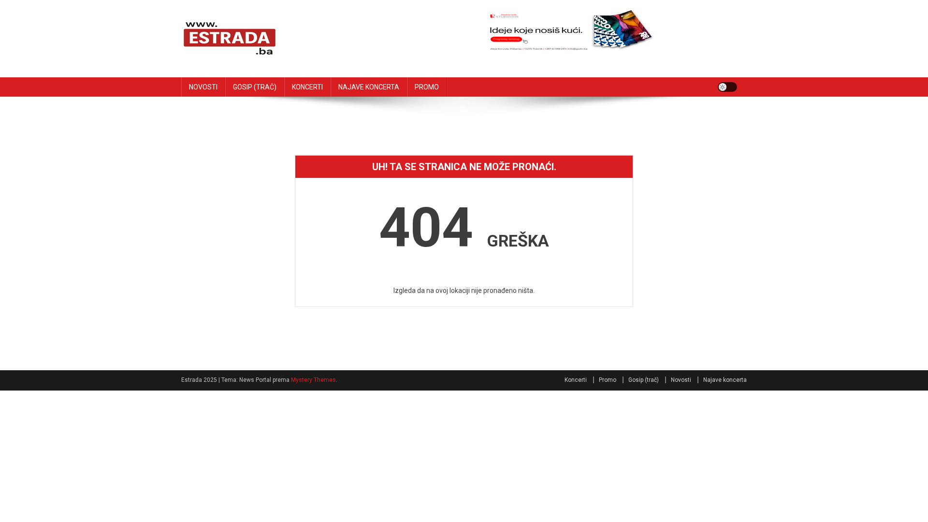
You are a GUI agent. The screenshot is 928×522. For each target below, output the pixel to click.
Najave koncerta (725, 380)
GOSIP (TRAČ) (254, 87)
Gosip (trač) (643, 380)
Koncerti (576, 380)
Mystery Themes (313, 380)
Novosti (681, 380)
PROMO (427, 87)
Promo (607, 380)
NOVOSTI (203, 87)
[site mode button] (727, 87)
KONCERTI (307, 87)
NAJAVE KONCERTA (368, 87)
